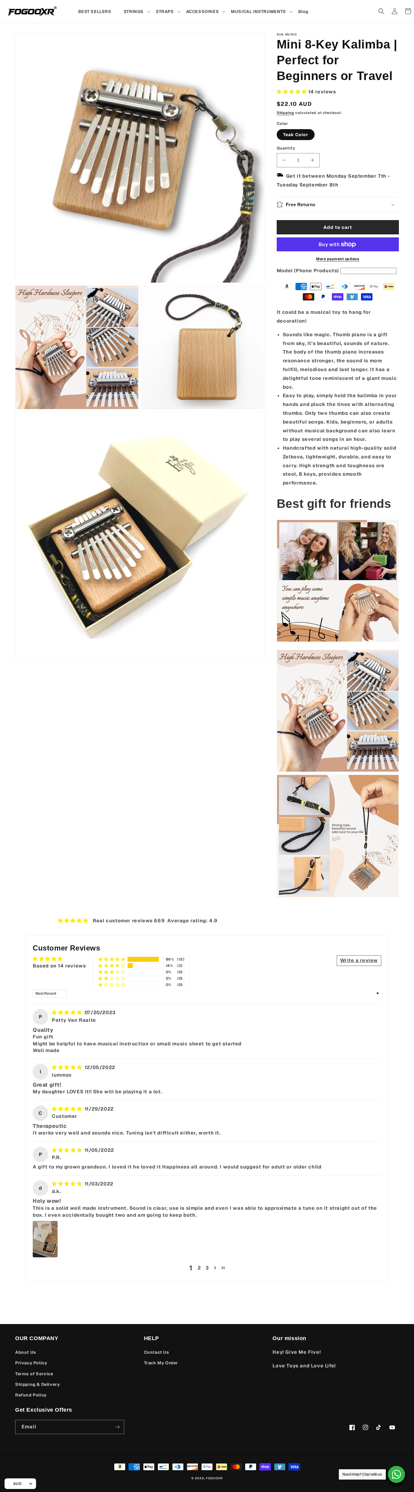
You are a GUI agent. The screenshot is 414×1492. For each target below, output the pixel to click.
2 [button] (199, 1268)
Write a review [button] (359, 960)
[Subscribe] (117, 1427)
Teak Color (295, 134)
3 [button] (207, 1268)
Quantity (286, 148)
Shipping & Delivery (37, 1384)
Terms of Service (34, 1373)
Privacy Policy (31, 1363)
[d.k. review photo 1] (45, 1239)
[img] (67, 1012)
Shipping (285, 112)
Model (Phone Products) (308, 270)
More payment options (337, 258)
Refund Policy (31, 1395)
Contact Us (156, 1352)
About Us (25, 1352)
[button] (137, 11)
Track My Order (161, 1363)
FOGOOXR (214, 1478)
